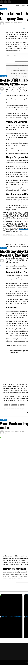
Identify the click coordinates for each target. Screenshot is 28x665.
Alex (7, 89)
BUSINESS (23, 5)
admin (7, 24)
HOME (17, 5)
